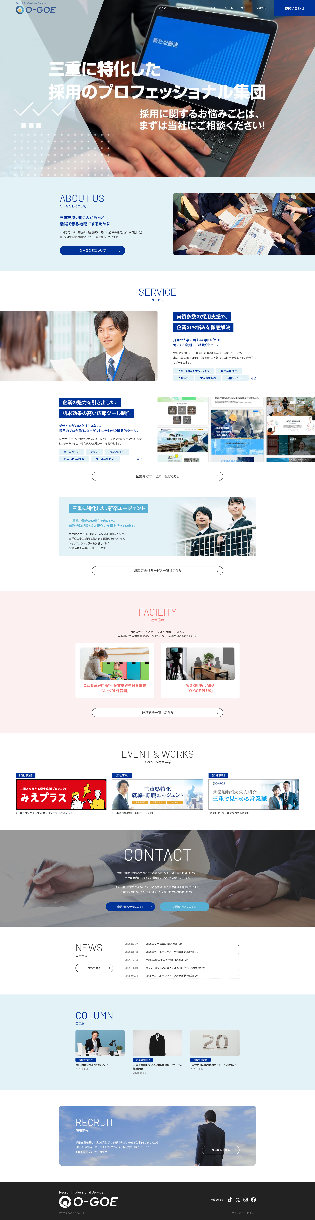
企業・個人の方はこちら (130, 906)
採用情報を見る (221, 1150)
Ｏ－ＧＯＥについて (92, 250)
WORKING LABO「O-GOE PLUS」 (200, 687)
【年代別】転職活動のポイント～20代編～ (213, 1065)
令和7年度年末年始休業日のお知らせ (167, 960)
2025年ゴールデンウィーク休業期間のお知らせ (172, 976)
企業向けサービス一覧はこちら (157, 476)
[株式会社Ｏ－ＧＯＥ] (36, 8)
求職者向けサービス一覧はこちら (157, 570)
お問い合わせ (294, 8)
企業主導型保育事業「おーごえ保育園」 (115, 687)
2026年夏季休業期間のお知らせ (164, 944)
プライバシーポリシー (244, 1213)
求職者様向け (86, 1059)
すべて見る (94, 968)
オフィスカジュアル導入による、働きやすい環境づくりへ (176, 968)
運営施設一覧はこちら (157, 712)
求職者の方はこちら (184, 906)
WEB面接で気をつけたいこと (91, 1065)
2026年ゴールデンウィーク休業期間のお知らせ (172, 952)
